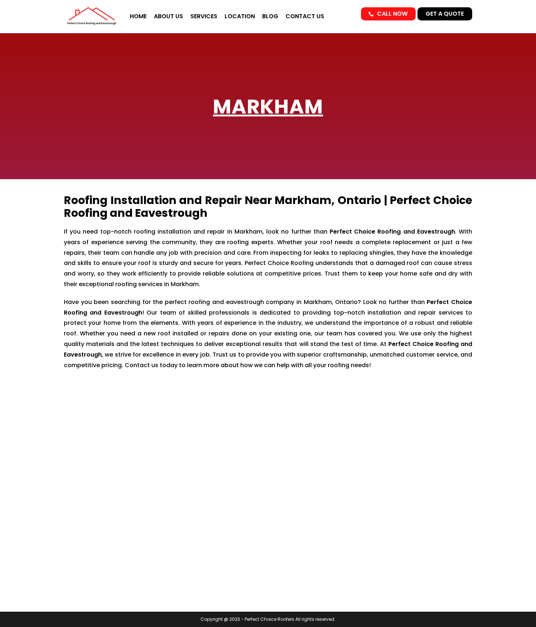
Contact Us (305, 16)
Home (138, 16)
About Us (168, 16)
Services (203, 16)
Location (240, 16)
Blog (270, 16)
